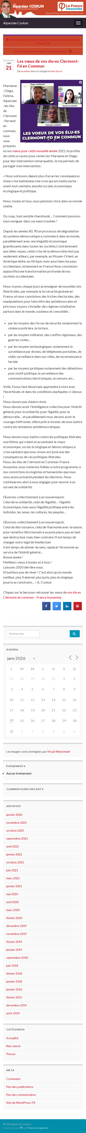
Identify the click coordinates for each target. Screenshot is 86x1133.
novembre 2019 (16, 933)
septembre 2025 (17, 838)
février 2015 (14, 997)
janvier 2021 (14, 886)
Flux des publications (19, 1086)
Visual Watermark (59, 751)
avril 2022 (12, 846)
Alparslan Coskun (15, 23)
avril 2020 (12, 902)
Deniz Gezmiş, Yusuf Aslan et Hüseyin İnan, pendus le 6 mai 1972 (45, 41)
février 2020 (14, 918)
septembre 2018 (17, 957)
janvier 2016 (14, 989)
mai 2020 (12, 894)
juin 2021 (12, 870)
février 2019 (14, 941)
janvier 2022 (14, 854)
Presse (10, 1054)
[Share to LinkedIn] (67, 609)
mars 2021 (13, 878)
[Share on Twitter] (57, 609)
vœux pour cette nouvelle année (35, 151)
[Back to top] (76, 1123)
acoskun (25, 71)
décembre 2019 (16, 926)
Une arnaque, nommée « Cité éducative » (41, 51)
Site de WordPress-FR (20, 1102)
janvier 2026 (14, 814)
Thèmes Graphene (37, 1127)
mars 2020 (13, 910)
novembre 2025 (16, 822)
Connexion (13, 1079)
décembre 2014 (16, 1005)
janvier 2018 (14, 981)
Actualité (12, 1038)
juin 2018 (12, 965)
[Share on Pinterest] (77, 609)
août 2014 (13, 1013)
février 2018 (14, 973)
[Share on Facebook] (46, 609)
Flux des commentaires (21, 1094)
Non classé (56, 71)
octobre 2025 (15, 830)
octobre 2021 (15, 862)
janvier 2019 (14, 949)
